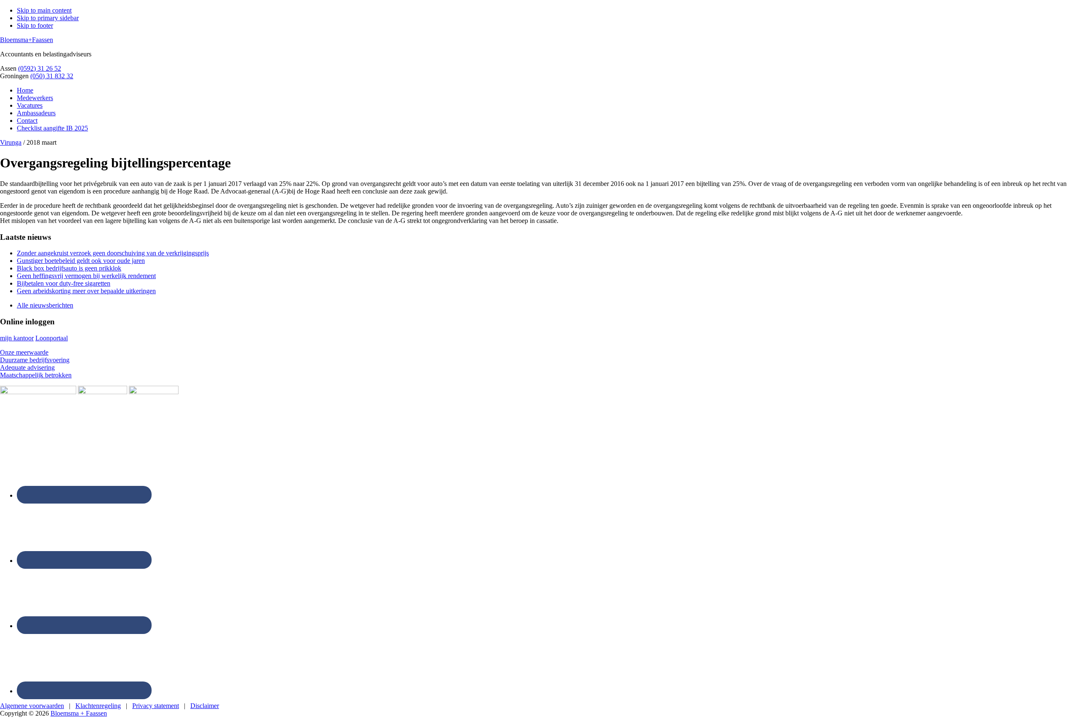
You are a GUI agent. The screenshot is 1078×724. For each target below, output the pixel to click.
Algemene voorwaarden (32, 705)
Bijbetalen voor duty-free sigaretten (63, 283)
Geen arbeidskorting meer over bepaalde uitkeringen (86, 290)
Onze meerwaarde (24, 352)
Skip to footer (35, 25)
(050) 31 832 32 (51, 76)
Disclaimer (204, 705)
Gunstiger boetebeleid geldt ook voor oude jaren (81, 260)
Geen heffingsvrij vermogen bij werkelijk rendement (86, 275)
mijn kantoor (17, 338)
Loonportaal (51, 338)
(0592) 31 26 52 (39, 68)
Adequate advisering (27, 367)
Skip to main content (44, 10)
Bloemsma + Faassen (79, 713)
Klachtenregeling (98, 705)
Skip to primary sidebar (48, 17)
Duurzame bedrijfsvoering (34, 359)
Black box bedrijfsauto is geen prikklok (69, 268)
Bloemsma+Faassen (26, 39)
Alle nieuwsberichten (45, 305)
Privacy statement (155, 705)
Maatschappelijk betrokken (36, 375)
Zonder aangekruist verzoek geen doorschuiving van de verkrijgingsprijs (113, 253)
